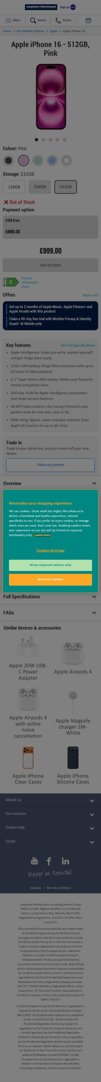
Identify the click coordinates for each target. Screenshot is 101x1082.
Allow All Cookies (51, 579)
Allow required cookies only (50, 565)
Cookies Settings (50, 550)
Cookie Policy (42, 535)
